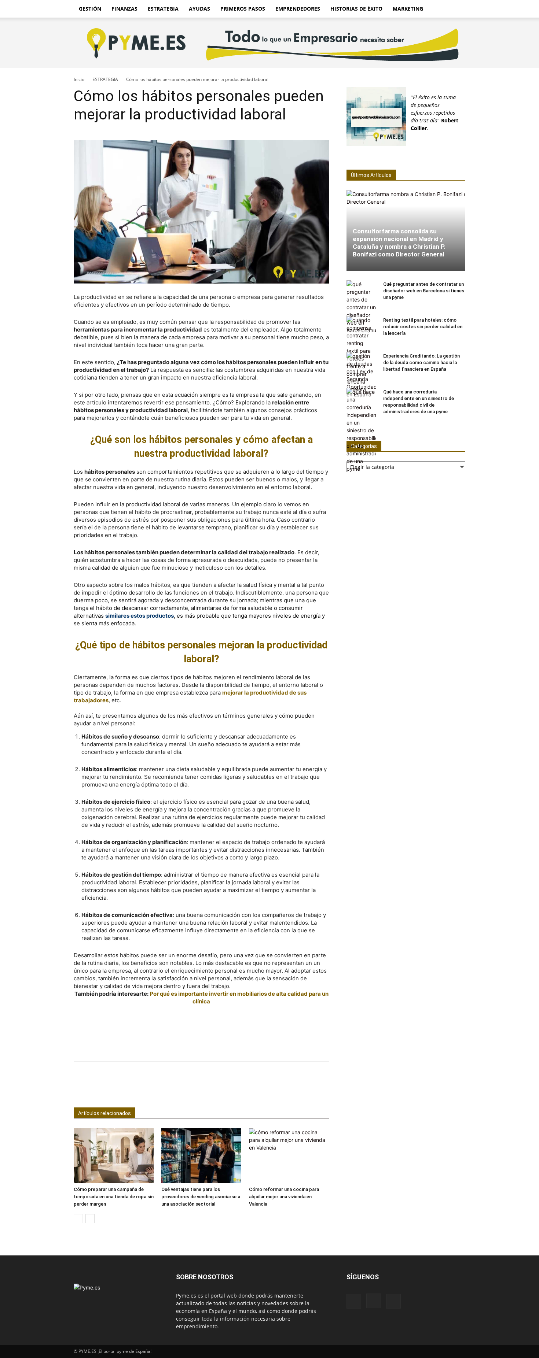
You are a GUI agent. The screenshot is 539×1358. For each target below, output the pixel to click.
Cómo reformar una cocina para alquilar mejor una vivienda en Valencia (284, 1197)
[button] (456, 9)
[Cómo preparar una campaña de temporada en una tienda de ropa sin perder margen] (114, 1155)
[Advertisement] (201, 1031)
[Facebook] (353, 1301)
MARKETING (408, 8)
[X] (393, 1301)
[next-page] (90, 1218)
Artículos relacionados (104, 1113)
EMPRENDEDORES (297, 8)
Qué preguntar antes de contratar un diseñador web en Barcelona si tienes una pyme (423, 290)
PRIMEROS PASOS (242, 8)
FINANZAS (124, 8)
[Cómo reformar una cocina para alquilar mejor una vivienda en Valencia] (289, 1155)
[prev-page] (78, 1218)
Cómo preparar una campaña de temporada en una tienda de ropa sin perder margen (114, 1197)
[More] (344, 1076)
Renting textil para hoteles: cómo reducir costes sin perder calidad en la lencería (422, 326)
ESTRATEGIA (163, 8)
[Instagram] (373, 1301)
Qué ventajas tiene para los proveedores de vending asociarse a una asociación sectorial (200, 1197)
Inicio (79, 79)
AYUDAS (199, 8)
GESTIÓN (90, 8)
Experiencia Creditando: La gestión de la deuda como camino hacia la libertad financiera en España (421, 362)
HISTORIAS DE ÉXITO (356, 8)
